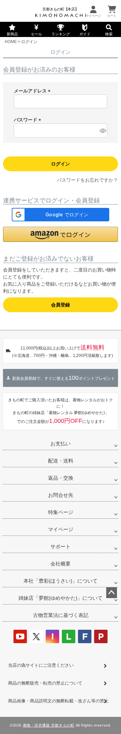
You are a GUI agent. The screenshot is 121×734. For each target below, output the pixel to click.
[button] (60, 234)
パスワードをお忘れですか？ (87, 180)
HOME (11, 41)
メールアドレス (33, 91)
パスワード (28, 119)
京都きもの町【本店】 (60, 9)
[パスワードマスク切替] (102, 130)
